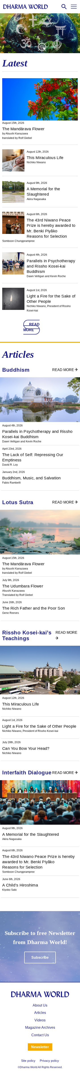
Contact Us (40, 1035)
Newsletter (40, 1047)
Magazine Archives (40, 1027)
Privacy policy (49, 1060)
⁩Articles (40, 1013)
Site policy (28, 1060)
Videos (40, 1020)
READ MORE (31, 327)
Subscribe (40, 957)
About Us (40, 1005)
